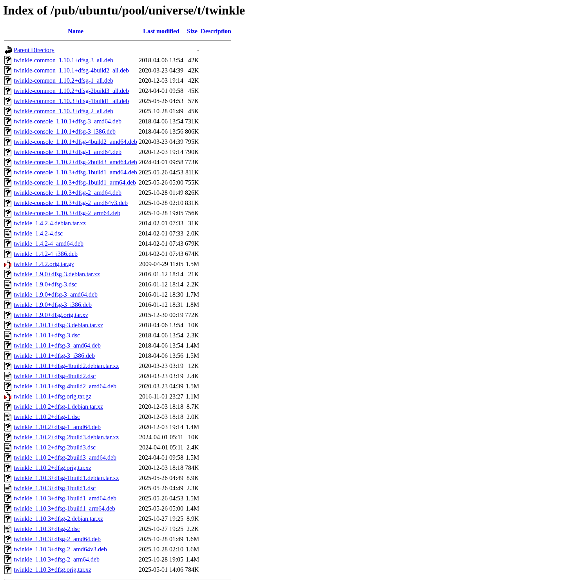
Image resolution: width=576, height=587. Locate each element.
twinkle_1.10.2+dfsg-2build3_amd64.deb (65, 457)
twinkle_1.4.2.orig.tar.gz (44, 264)
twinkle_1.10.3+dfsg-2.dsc (47, 528)
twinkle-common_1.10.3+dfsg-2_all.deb (63, 111)
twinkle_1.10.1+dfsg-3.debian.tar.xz (58, 325)
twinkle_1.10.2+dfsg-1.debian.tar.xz (58, 406)
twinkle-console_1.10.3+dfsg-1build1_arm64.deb (75, 182)
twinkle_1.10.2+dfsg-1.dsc (47, 416)
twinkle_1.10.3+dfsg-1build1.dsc (55, 488)
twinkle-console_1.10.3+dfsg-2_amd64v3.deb (71, 202)
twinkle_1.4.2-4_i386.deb (46, 253)
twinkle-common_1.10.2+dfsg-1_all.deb (63, 80)
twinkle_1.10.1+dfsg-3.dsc (47, 335)
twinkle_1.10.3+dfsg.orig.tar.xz (52, 569)
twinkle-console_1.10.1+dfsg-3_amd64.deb (67, 121)
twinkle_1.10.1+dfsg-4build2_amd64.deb (65, 386)
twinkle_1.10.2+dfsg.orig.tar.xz (52, 467)
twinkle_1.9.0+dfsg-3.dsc (45, 284)
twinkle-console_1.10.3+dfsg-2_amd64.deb (67, 192)
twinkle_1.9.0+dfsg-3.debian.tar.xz (57, 274)
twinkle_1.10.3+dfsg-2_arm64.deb (57, 559)
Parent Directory (34, 50)
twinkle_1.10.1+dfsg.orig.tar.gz (52, 396)
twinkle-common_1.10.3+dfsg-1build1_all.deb (71, 101)
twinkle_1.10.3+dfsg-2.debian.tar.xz (58, 518)
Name (75, 31)
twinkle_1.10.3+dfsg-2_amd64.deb (57, 539)
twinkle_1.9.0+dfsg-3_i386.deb (53, 304)
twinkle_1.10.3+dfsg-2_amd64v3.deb (60, 549)
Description (216, 31)
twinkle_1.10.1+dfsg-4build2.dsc (55, 376)
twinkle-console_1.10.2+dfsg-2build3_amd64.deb (75, 162)
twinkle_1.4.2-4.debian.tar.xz (50, 223)
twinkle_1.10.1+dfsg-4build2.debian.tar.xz (66, 365)
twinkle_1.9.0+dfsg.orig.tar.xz (51, 315)
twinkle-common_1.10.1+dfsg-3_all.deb (63, 60)
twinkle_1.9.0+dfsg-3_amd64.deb (56, 294)
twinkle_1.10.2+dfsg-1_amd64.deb (57, 427)
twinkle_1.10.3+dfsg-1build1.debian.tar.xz (66, 478)
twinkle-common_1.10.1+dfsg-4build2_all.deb (71, 70)
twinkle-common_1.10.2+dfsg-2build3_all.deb (71, 90)
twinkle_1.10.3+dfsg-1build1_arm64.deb (64, 508)
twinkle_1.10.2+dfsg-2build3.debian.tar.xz (66, 437)
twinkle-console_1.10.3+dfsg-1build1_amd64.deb (75, 172)
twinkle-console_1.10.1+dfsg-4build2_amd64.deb (75, 141)
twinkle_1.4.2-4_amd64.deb (48, 243)
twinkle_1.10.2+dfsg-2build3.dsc (55, 447)
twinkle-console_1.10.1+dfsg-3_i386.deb (65, 131)
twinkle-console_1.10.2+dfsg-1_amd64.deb (67, 152)
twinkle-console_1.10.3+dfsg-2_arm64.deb (67, 213)
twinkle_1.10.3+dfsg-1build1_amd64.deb (65, 498)
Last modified (161, 31)
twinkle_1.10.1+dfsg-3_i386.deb (54, 355)
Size (192, 31)
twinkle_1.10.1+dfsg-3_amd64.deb (57, 345)
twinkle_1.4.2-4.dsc (38, 233)
